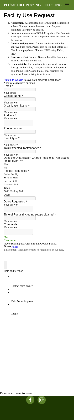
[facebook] (31, 399)
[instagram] (42, 399)
